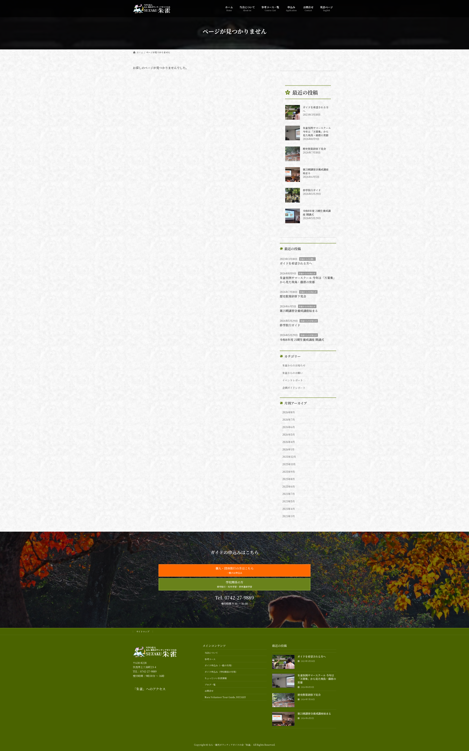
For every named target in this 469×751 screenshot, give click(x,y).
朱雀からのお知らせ (307, 273)
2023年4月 (288, 509)
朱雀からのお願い (307, 259)
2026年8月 (288, 412)
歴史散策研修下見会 (314, 149)
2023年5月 (288, 501)
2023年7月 (288, 494)
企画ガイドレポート (293, 387)
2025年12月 (289, 456)
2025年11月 (289, 464)
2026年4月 (288, 442)
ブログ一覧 (210, 684)
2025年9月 (288, 471)
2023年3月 (288, 516)
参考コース (210, 659)
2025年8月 (288, 479)
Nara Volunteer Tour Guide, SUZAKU (225, 697)
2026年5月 (288, 434)
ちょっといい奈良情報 (216, 678)
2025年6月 (288, 486)
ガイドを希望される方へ (296, 263)
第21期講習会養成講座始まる (299, 311)
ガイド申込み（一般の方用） (219, 665)
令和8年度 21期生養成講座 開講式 (302, 340)
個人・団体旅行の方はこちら (234, 570)
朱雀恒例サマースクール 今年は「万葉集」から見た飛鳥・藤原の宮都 (317, 131)
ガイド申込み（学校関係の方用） (221, 671)
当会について (211, 652)
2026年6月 (288, 427)
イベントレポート (292, 380)
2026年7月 (288, 419)
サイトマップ (142, 631)
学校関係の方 (234, 584)
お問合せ (209, 690)
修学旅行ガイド (312, 190)
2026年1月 (288, 449)
